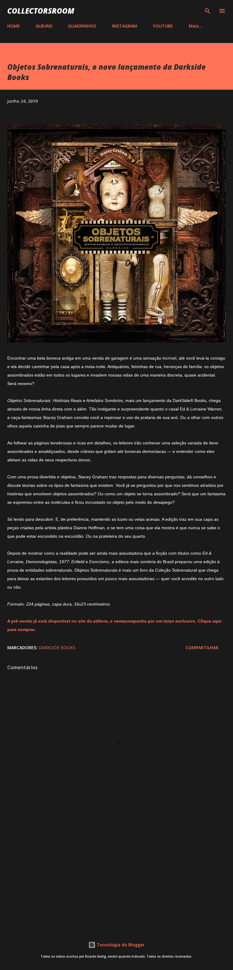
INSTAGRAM (124, 26)
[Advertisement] (116, 872)
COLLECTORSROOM (40, 11)
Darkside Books (57, 647)
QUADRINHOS (82, 26)
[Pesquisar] (207, 11)
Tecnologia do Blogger (120, 945)
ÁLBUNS (44, 26)
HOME (13, 26)
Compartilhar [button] (202, 647)
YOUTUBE (163, 26)
